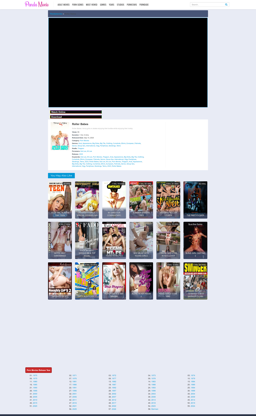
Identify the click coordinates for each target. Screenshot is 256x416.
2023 (81, 154)
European (130, 143)
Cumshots (116, 143)
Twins (119, 145)
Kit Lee (89, 151)
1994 (193, 387)
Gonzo (74, 145)
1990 (35, 387)
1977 (114, 378)
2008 (153, 396)
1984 (193, 381)
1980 (35, 381)
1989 (193, 384)
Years (111, 4)
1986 (74, 384)
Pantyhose (104, 145)
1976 (74, 378)
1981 (74, 381)
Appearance (87, 143)
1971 (74, 375)
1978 (153, 378)
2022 (114, 406)
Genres (103, 4)
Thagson (81, 148)
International (90, 145)
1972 (114, 375)
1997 (114, 390)
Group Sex (81, 145)
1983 (153, 381)
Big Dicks (95, 143)
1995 (35, 390)
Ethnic (123, 143)
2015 (35, 402)
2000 (35, 393)
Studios (120, 4)
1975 (35, 378)
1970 (35, 375)
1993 (153, 387)
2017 (114, 402)
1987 (114, 384)
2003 (153, 393)
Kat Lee (83, 151)
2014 (193, 399)
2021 (74, 406)
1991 (74, 387)
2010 (35, 399)
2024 (193, 406)
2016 (74, 402)
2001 (74, 393)
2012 (114, 399)
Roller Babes (94, 161)
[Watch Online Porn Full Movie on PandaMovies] (37, 4)
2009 (193, 396)
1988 (153, 384)
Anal (80, 143)
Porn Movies (84, 140)
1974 (193, 375)
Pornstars (132, 4)
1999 (193, 390)
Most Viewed (91, 4)
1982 (114, 381)
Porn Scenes (77, 4)
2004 (193, 393)
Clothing (109, 143)
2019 (193, 402)
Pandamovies (56, 13)
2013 (153, 399)
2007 (114, 396)
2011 (74, 399)
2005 (35, 396)
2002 (114, 393)
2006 (74, 396)
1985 (35, 384)
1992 (114, 387)
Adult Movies (63, 4)
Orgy (97, 145)
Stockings (112, 145)
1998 (153, 390)
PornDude (144, 4)
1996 (74, 390)
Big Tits (102, 143)
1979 (193, 378)
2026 (114, 409)
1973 (153, 375)
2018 (153, 402)
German (154, 409)
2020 (35, 406)
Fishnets (138, 143)
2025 (74, 409)
